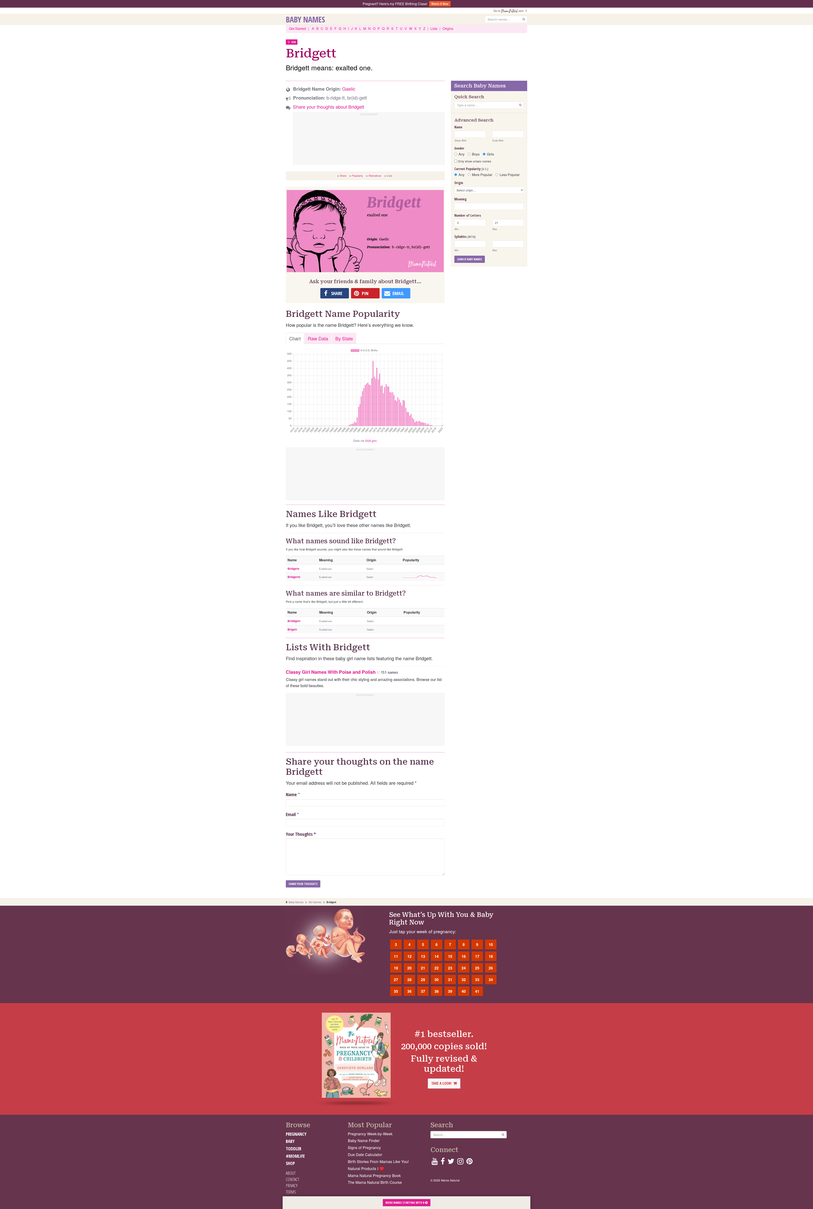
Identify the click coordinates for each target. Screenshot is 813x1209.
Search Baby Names (469, 259)
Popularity (357, 175)
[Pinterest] (469, 1162)
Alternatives (375, 175)
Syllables (465, 236)
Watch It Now (439, 4)
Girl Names (314, 902)
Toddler (293, 1149)
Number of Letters (467, 215)
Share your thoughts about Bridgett (328, 106)
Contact (292, 1179)
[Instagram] (460, 1162)
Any (462, 154)
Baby (290, 1141)
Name (291, 794)
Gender (459, 148)
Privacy (291, 1185)
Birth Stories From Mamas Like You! (378, 1161)
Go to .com (509, 11)
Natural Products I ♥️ (366, 1168)
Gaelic (348, 88)
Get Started (297, 28)
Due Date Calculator (365, 1154)
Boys (476, 154)
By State (344, 338)
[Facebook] (443, 1162)
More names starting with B (405, 1203)
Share (343, 175)
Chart (295, 338)
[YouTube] (434, 1162)
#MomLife (295, 1156)
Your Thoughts (301, 834)
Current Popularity (471, 168)
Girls (490, 154)
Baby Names (305, 19)
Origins (447, 28)
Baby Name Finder (364, 1140)
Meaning (460, 199)
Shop (290, 1163)
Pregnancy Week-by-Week (370, 1133)
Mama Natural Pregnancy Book (374, 1175)
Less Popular (510, 174)
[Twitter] (451, 1162)
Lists (433, 28)
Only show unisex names (474, 161)
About (291, 1173)
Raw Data (318, 338)
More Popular (482, 174)
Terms (291, 1192)
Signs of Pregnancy (364, 1147)
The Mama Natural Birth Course (375, 1182)
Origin (458, 182)
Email (291, 814)
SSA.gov (370, 440)
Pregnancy (296, 1134)
